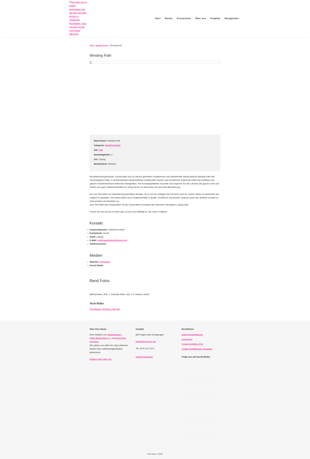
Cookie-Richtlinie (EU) (192, 344)
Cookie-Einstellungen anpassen (197, 349)
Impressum (187, 339)
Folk (101, 150)
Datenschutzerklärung (192, 334)
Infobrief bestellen (144, 357)
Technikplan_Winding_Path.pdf (105, 309)
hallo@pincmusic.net (146, 341)
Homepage (104, 262)
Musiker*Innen (102, 45)
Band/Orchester (113, 145)
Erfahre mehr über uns (100, 359)
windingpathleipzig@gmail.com (112, 240)
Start (92, 45)
